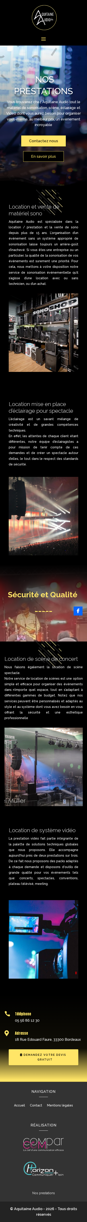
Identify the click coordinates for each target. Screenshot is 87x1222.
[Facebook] (78, 611)
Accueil (19, 1105)
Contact (36, 1105)
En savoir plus (43, 156)
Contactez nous (43, 141)
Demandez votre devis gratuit (45, 1057)
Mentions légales (60, 1105)
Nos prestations (43, 1193)
